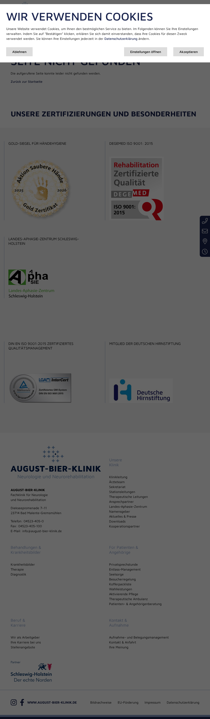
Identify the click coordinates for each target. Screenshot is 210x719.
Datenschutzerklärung (120, 38)
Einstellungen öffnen (145, 52)
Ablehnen (19, 52)
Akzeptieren (188, 52)
